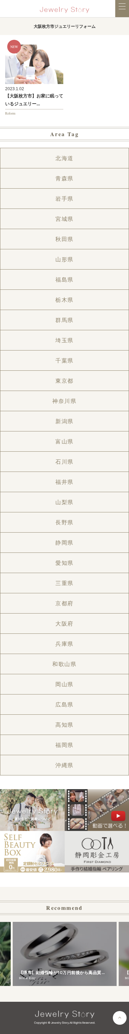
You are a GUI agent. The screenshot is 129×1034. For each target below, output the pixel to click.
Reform (10, 113)
